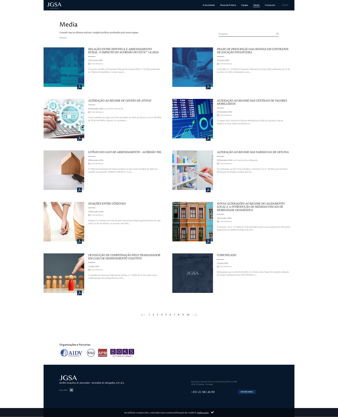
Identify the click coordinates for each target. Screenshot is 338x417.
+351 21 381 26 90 (203, 392)
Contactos (270, 5)
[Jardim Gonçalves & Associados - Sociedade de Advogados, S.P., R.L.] (54, 5)
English (285, 5)
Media (256, 5)
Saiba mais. (203, 412)
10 (188, 314)
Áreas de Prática (228, 5)
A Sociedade (209, 5)
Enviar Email (247, 392)
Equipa (244, 5)
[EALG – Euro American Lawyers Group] (91, 353)
